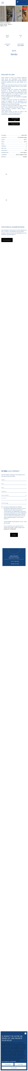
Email (2, 487)
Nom (2, 483)
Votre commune (5, 495)
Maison (6, 64)
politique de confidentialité (10, 529)
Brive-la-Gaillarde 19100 (14, 64)
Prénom (3, 479)
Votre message (4, 503)
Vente (2, 64)
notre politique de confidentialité (9, 1061)
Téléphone (3, 491)
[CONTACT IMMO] (22, 2)
